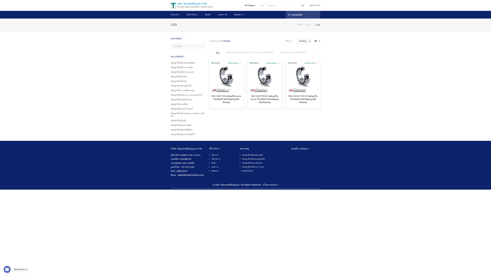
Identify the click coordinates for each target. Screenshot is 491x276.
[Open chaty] (7, 269)
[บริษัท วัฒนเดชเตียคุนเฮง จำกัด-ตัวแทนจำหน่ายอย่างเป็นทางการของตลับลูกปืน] (192, 5)
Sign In (312, 5)
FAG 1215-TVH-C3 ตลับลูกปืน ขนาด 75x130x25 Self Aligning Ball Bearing (265, 99)
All (218, 52)
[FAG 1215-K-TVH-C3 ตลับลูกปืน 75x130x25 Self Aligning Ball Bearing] (303, 77)
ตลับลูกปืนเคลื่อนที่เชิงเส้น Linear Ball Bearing (250, 52)
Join (318, 5)
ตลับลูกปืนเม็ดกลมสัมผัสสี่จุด (293, 52)
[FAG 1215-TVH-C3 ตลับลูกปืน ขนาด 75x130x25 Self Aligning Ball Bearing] (264, 77)
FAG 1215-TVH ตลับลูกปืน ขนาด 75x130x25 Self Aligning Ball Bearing (226, 99)
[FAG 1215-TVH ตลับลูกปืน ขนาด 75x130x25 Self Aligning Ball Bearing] (226, 77)
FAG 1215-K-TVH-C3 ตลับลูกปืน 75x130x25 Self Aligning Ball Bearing (302, 99)
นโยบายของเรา (270, 184)
